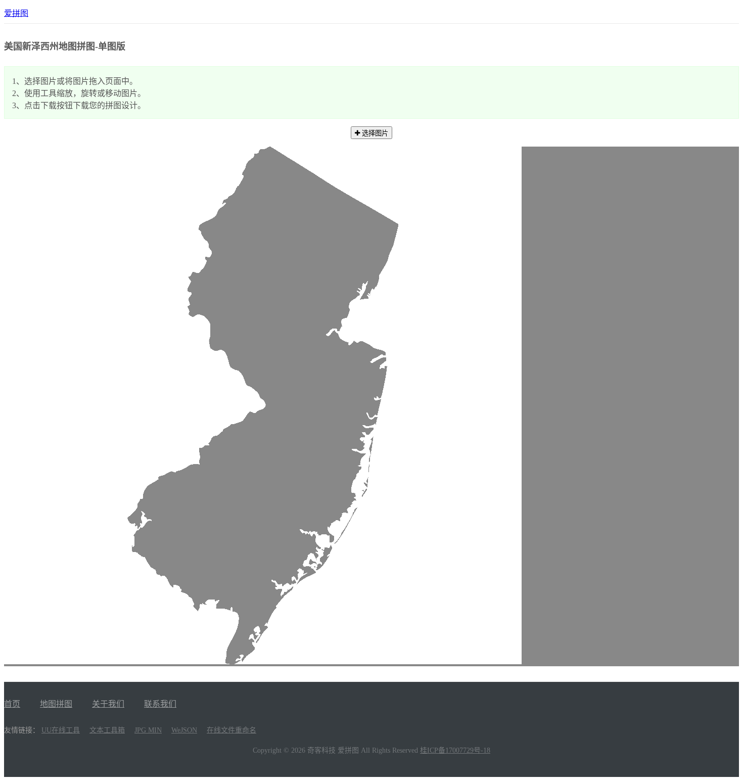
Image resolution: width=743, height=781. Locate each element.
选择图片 (374, 133)
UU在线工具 (60, 730)
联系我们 (160, 704)
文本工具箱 (107, 730)
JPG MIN (148, 730)
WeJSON (184, 730)
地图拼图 (56, 704)
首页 (12, 704)
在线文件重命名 (231, 730)
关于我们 (108, 704)
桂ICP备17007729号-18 (455, 750)
